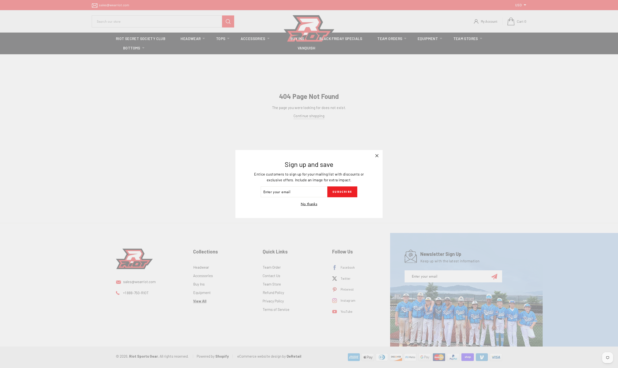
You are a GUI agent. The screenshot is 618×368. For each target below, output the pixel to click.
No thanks (309, 204)
